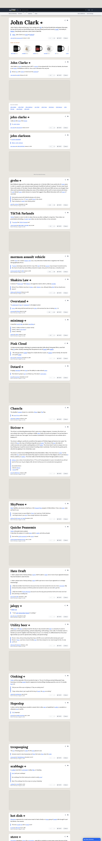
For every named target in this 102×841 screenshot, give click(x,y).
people (24, 682)
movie (32, 536)
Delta (11, 508)
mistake (53, 284)
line (38, 266)
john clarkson (29, 107)
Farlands (25, 222)
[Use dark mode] (92, 10)
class (38, 433)
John (15, 124)
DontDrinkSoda (18, 694)
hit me (18, 415)
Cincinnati (61, 586)
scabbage (12, 784)
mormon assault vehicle (15, 271)
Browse (20, 13)
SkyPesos (12, 518)
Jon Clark (36, 107)
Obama (18, 468)
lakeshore (19, 645)
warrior (47, 266)
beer (15, 629)
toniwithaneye (19, 357)
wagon (26, 261)
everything (31, 324)
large (47, 819)
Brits (53, 287)
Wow (13, 35)
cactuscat (17, 204)
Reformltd (19, 292)
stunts (27, 613)
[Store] (89, 10)
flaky (33, 770)
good (26, 35)
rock (13, 192)
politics (23, 457)
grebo (11, 204)
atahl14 (18, 75)
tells (21, 324)
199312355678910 (21, 146)
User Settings (90, 13)
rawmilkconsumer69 (20, 715)
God (27, 199)
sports (34, 575)
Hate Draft (12, 596)
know (24, 329)
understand (15, 305)
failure (41, 445)
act (13, 751)
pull (17, 613)
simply (27, 825)
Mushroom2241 (22, 539)
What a (14, 143)
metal (23, 201)
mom (15, 415)
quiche (20, 536)
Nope (18, 640)
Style (36, 13)
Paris (32, 513)
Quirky (12, 531)
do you (21, 329)
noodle (18, 825)
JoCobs (17, 784)
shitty (13, 610)
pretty (25, 353)
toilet (26, 751)
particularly (25, 770)
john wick (26, 109)
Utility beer (12, 645)
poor (63, 508)
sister (35, 308)
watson (15, 616)
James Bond (21, 613)
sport (33, 580)
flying (35, 412)
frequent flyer (38, 508)
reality (51, 349)
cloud (19, 355)
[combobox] (53, 10)
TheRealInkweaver (21, 757)
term (16, 261)
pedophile (17, 139)
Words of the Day (13, 13)
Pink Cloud (12, 357)
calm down (43, 374)
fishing (12, 31)
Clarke (22, 72)
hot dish (12, 827)
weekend (35, 72)
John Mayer (19, 109)
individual (17, 370)
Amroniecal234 (19, 38)
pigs (44, 691)
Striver (11, 473)
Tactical (14, 266)
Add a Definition (81, 13)
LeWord (17, 334)
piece (30, 533)
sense (45, 370)
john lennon (59, 107)
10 (12, 642)
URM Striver (17, 473)
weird (26, 219)
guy (18, 443)
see (17, 72)
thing (42, 754)
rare (17, 709)
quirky (37, 533)
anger (46, 575)
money (50, 353)
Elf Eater (18, 311)
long (26, 370)
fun (18, 455)
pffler (17, 596)
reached (15, 222)
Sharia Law (20, 284)
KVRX (23, 271)
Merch (66, 38)
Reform (28, 284)
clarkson (21, 143)
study (60, 453)
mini (30, 261)
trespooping (13, 757)
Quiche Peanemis (14, 539)
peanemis (24, 536)
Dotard (11, 377)
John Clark (12, 38)
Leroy (13, 308)
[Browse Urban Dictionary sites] (13, 10)
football (31, 35)
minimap (12, 334)
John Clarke (12, 75)
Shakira (39, 287)
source (36, 66)
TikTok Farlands (13, 225)
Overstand (12, 311)
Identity (30, 13)
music (57, 29)
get (25, 374)
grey (20, 66)
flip (42, 412)
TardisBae (17, 418)
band (34, 199)
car (16, 610)
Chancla (12, 418)
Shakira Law (12, 292)
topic (20, 305)
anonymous (17, 377)
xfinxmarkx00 (19, 127)
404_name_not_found (20, 518)
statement (26, 305)
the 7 (56, 308)
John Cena (44, 107)
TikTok (12, 217)
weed (38, 691)
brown (25, 121)
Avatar (15, 68)
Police (12, 680)
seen (44, 707)
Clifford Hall (17, 827)
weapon (20, 412)
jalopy (11, 616)
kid (14, 121)
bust (11, 684)
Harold (14, 470)
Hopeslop (12, 715)
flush (34, 754)
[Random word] (85, 10)
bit (40, 27)
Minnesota (13, 819)
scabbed (13, 770)
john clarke (13, 107)
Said (30, 219)
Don (13, 773)
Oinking (12, 694)
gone (42, 443)
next (33, 751)
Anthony (14, 460)
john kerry (51, 107)
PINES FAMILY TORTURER (23, 225)
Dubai (31, 287)
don (26, 515)
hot (21, 825)
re (14, 349)
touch (45, 349)
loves (19, 121)
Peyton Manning (26, 592)
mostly (18, 324)
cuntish (13, 139)
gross (40, 777)
